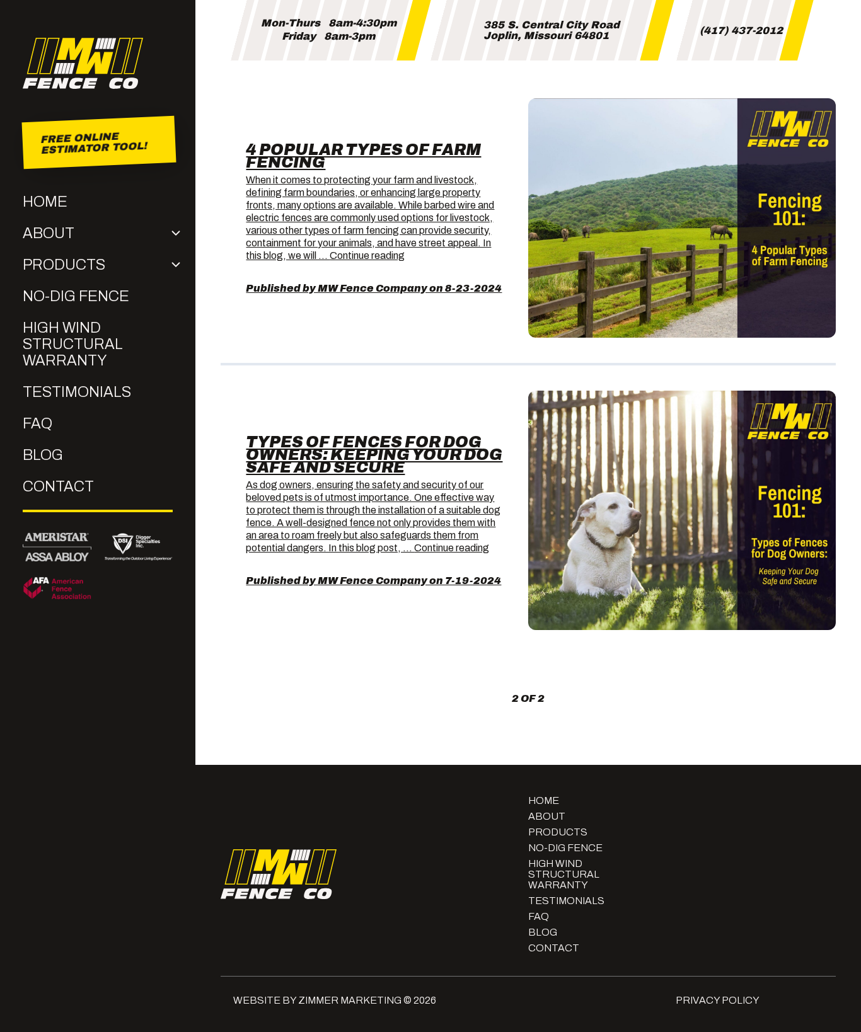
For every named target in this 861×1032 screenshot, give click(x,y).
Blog (43, 455)
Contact (58, 486)
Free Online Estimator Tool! (93, 142)
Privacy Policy (718, 1000)
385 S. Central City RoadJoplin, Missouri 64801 (551, 30)
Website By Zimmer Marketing (317, 1000)
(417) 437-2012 (741, 30)
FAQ (37, 423)
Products (64, 264)
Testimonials (77, 392)
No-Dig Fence (76, 296)
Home (45, 201)
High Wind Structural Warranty (73, 344)
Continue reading (367, 255)
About (48, 233)
